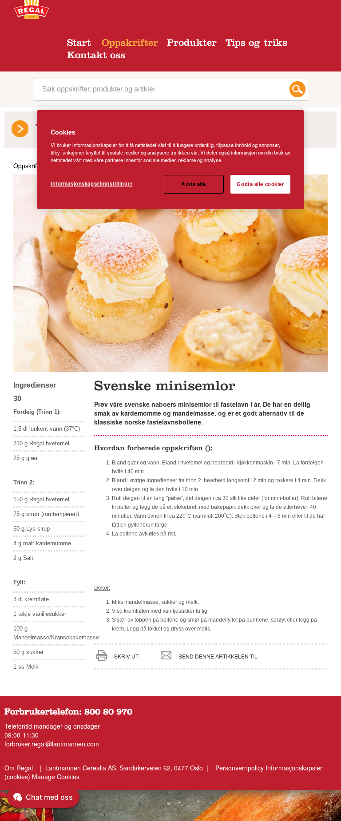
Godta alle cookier (260, 183)
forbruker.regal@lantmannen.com (51, 743)
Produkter (192, 44)
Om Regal (18, 767)
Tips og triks (256, 44)
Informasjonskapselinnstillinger (92, 183)
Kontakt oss (96, 56)
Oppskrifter (130, 44)
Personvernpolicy (239, 767)
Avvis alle (193, 183)
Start (79, 44)
